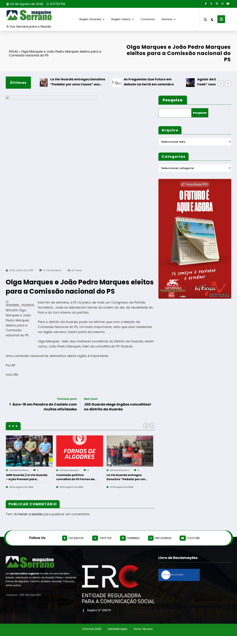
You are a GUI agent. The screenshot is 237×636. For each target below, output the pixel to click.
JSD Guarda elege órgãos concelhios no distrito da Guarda (117, 407)
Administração (117, 629)
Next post (91, 399)
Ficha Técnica (143, 629)
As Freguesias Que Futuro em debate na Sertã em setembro (135, 81)
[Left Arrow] (221, 83)
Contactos (148, 19)
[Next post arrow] (150, 404)
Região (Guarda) (90, 19)
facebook (76, 538)
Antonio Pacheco (43, 470)
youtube (193, 538)
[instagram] (222, 4)
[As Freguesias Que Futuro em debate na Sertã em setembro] (104, 451)
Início (13, 51)
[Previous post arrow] (10, 404)
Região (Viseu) (120, 19)
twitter (105, 538)
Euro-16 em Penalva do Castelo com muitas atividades (45, 407)
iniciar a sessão (30, 514)
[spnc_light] (212, 19)
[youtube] (228, 4)
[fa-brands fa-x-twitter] (211, 4)
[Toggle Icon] (221, 19)
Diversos (167, 19)
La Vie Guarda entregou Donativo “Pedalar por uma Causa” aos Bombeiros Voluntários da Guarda (64, 82)
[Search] (205, 19)
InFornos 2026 (91, 629)
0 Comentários (52, 270)
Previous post (67, 399)
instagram (163, 538)
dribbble (133, 538)
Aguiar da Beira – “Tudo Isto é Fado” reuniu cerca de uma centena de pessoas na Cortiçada (151, 477)
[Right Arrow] (228, 83)
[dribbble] (217, 4)
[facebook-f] (206, 4)
